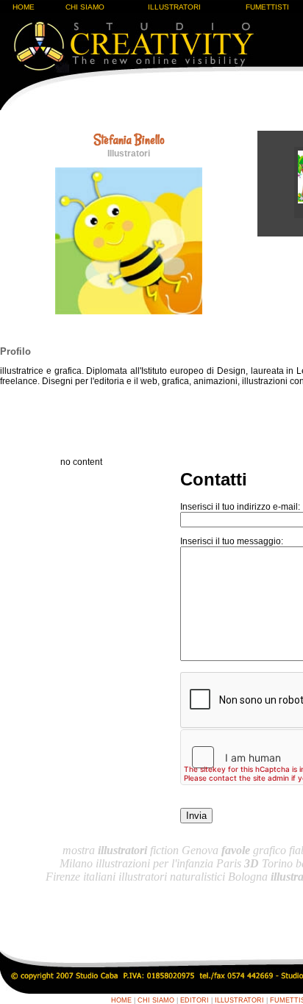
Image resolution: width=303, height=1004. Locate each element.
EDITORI (194, 1000)
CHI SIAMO (84, 7)
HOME (24, 7)
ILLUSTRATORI (174, 7)
